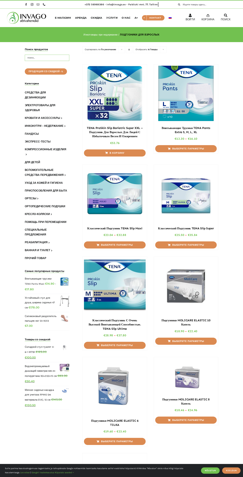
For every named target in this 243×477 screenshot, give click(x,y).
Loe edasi (25, 472)
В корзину (117, 153)
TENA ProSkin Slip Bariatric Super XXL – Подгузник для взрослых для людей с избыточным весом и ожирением (115, 132)
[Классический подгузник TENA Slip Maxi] (114, 193)
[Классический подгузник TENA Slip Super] (186, 193)
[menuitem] (170, 18)
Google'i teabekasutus (43, 472)
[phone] (44, 4)
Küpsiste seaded (64, 472)
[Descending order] (129, 49)
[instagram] (32, 4)
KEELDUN (231, 470)
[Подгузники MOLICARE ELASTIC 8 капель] (186, 375)
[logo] (26, 13)
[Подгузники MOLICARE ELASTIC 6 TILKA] (114, 386)
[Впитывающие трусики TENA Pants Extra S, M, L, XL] (186, 93)
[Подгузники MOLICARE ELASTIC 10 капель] (186, 285)
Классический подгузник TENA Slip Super (186, 228)
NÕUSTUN (210, 470)
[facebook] (26, 4)
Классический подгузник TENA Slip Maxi (114, 228)
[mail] (38, 4)
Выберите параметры (188, 148)
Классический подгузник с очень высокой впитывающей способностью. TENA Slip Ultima (115, 324)
